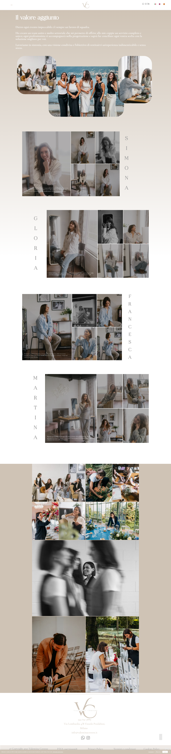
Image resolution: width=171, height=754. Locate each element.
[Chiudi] (169, 752)
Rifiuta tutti (158, 752)
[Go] (160, 737)
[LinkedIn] (148, 4)
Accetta (165, 752)
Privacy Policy (95, 749)
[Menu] (11, 5)
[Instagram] (146, 4)
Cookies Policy (152, 749)
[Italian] (155, 4)
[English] (159, 4)
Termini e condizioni (124, 749)
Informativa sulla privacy (58, 752)
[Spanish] (163, 4)
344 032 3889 (84, 719)
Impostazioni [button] (151, 752)
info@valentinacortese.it (84, 732)
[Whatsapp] (143, 4)
